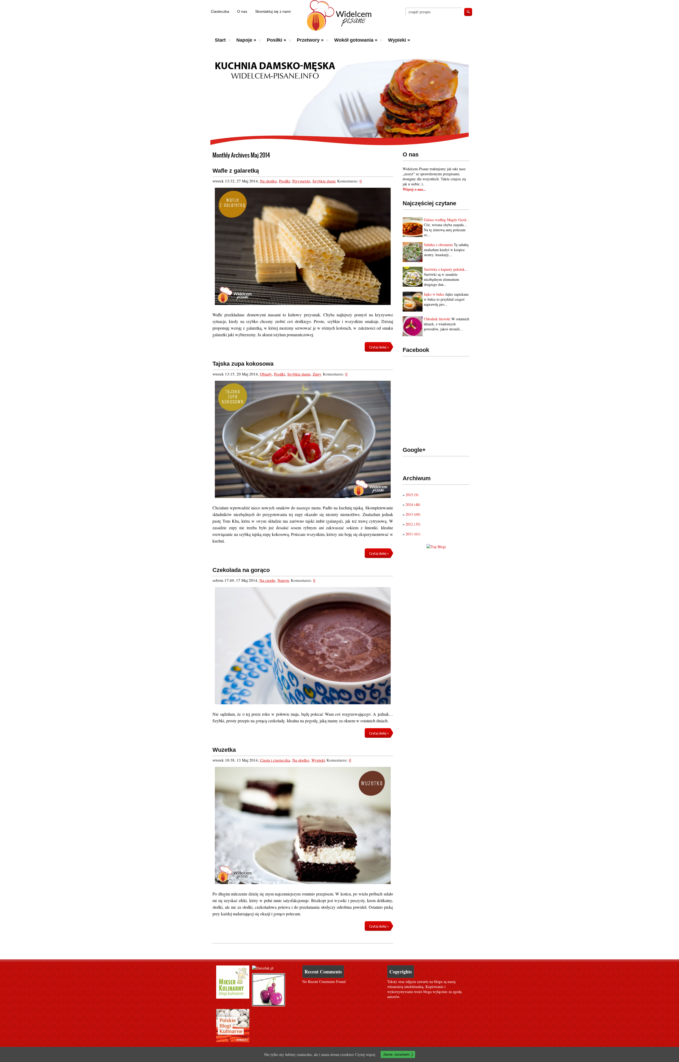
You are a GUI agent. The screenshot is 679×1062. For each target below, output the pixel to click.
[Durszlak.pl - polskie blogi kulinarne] (262, 968)
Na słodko (268, 180)
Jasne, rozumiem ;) (398, 1054)
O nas (242, 11)
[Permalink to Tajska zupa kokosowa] (302, 439)
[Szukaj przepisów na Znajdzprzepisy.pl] (436, 546)
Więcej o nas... (414, 189)
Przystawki (301, 180)
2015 (412, 494)
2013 (413, 514)
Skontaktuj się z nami (273, 11)
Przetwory (310, 40)
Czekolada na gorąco (241, 570)
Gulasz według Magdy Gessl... (446, 219)
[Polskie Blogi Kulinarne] (232, 1040)
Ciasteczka (220, 11)
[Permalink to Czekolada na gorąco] (302, 645)
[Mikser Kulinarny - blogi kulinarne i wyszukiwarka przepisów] (232, 997)
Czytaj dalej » (379, 347)
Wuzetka (224, 749)
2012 (413, 524)
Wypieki (399, 40)
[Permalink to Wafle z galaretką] (302, 246)
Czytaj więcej (365, 1054)
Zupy (317, 374)
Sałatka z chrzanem (438, 244)
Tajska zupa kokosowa (242, 363)
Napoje (246, 40)
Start (220, 40)
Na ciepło (267, 580)
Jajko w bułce (434, 294)
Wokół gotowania (355, 40)
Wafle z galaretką (235, 170)
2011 (413, 533)
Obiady (266, 374)
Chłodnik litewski (437, 318)
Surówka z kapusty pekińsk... (446, 269)
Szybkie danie (324, 180)
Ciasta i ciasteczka (275, 760)
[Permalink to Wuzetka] (302, 825)
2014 (413, 504)
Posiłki (276, 40)
